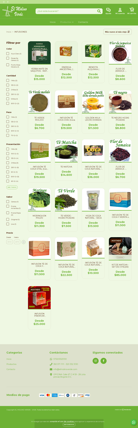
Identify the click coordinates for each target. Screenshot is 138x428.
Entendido (69, 424)
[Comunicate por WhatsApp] (134, 422)
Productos (66, 22)
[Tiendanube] (123, 410)
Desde (8, 237)
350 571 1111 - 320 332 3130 (66, 364)
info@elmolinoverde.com (65, 369)
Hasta (16, 237)
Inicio (53, 22)
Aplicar (24, 242)
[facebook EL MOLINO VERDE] (8, 2)
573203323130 (60, 359)
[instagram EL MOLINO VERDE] (4, 2)
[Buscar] (99, 11)
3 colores (120, 257)
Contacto (83, 22)
